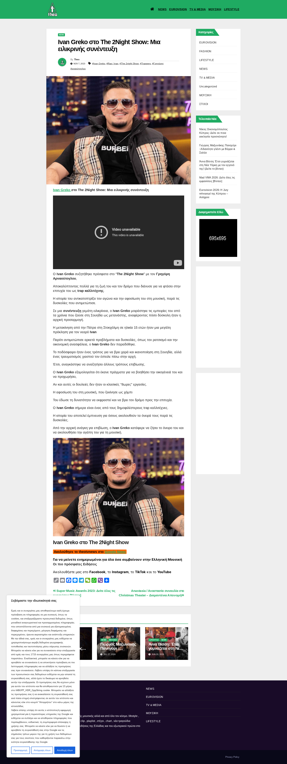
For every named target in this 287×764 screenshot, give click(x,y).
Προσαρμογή (20, 750)
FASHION (205, 51)
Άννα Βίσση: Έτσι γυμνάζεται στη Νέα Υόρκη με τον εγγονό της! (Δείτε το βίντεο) (216, 165)
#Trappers (145, 63)
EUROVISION (178, 9)
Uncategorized (208, 86)
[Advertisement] (218, 316)
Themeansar (103, 757)
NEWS (162, 9)
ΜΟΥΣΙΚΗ (214, 9)
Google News (115, 552)
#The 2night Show (129, 63)
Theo (76, 59)
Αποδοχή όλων (65, 750)
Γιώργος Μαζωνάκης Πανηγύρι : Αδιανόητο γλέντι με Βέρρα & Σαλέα (217, 149)
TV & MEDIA (198, 9)
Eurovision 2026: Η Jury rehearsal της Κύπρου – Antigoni (213, 194)
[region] (43, 676)
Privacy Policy (232, 757)
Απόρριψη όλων (42, 750)
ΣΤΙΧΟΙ (203, 104)
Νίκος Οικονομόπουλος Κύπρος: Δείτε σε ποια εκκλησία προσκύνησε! (213, 133)
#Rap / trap (112, 63)
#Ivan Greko (98, 63)
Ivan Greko (62, 190)
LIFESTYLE (231, 9)
